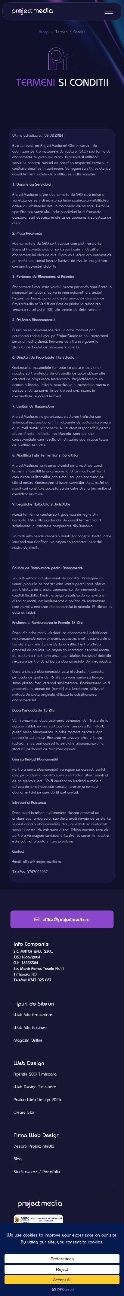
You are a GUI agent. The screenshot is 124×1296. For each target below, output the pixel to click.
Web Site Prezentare (33, 1014)
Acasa (43, 31)
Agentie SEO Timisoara (35, 1074)
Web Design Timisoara (35, 1086)
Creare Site (24, 1112)
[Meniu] (109, 11)
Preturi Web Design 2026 (37, 1099)
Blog (18, 1158)
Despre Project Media (34, 1146)
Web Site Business (31, 1027)
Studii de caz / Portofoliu (37, 1171)
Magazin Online (28, 1040)
